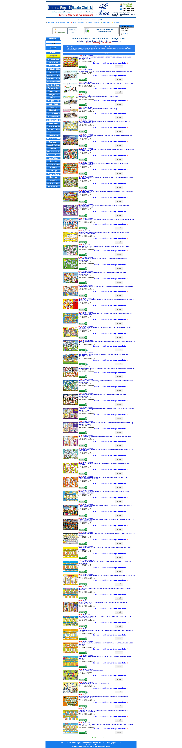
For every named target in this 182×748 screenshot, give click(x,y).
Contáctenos (106, 22)
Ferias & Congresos (78, 22)
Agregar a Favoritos (93, 22)
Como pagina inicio (63, 22)
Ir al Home (51, 22)
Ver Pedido (126, 34)
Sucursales (117, 22)
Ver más (119, 67)
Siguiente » (99, 737)
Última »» (105, 737)
